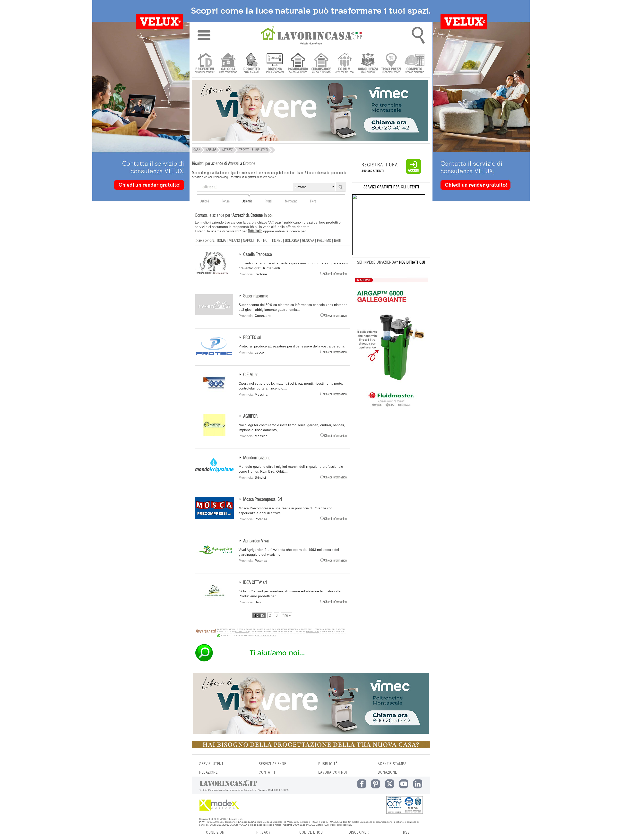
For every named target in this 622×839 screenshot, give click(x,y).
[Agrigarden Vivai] (214, 559)
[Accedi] (413, 172)
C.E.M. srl (251, 375)
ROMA (221, 240)
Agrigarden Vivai (256, 541)
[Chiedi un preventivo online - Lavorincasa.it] (270, 661)
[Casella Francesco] (214, 273)
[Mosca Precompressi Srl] (214, 518)
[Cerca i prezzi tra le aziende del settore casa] (391, 63)
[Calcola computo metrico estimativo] (414, 63)
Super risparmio (255, 296)
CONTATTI (267, 772)
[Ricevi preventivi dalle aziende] (204, 63)
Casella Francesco (257, 254)
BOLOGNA (292, 240)
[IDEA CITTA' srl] (214, 601)
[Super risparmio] (214, 314)
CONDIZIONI (215, 832)
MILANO (234, 240)
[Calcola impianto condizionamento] (321, 63)
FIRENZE (276, 240)
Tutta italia (255, 231)
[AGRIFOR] (214, 435)
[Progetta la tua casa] (311, 747)
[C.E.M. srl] (214, 393)
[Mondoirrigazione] (214, 476)
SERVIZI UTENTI (212, 764)
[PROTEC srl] (214, 356)
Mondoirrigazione (256, 458)
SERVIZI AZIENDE (272, 764)
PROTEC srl (252, 338)
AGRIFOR (250, 416)
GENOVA (308, 240)
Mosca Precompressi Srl (262, 499)
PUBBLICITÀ (328, 764)
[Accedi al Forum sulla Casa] (344, 63)
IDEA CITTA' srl (255, 582)
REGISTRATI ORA (380, 165)
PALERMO (324, 240)
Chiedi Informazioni (335, 273)
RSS (406, 832)
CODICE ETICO (311, 832)
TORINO (262, 240)
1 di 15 (259, 615)
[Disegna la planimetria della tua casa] (274, 63)
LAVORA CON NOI (332, 772)
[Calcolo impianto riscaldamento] (298, 63)
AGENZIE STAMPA (392, 764)
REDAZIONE (208, 772)
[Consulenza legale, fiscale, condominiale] (368, 63)
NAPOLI (248, 240)
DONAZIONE (387, 772)
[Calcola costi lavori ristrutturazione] (228, 63)
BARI (337, 240)
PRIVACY (263, 832)
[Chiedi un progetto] (251, 63)
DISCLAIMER (359, 832)
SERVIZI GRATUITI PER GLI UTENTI (391, 187)
